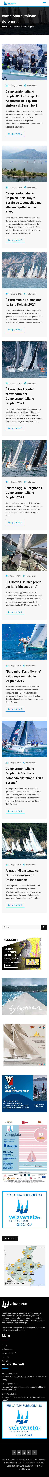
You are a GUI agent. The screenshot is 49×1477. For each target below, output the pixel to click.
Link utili (5, 1357)
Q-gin (28, 1469)
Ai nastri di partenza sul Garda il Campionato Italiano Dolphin (22, 875)
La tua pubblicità (9, 1353)
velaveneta (31, 85)
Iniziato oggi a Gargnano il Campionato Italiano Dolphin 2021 (24, 492)
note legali (23, 1323)
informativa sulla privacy (15, 1330)
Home (6, 27)
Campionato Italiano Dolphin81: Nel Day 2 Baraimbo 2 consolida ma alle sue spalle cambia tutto (23, 203)
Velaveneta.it (7, 1349)
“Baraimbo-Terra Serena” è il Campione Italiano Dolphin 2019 (23, 676)
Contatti (5, 1361)
